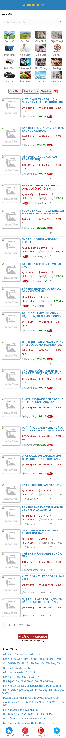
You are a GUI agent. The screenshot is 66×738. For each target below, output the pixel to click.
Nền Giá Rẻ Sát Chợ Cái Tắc (17, 668)
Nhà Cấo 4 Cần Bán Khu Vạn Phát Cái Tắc (24, 718)
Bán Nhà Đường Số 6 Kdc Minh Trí (20, 709)
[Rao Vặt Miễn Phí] (9, 730)
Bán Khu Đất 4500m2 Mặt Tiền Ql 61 (21, 654)
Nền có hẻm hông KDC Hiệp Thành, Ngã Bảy (40, 532)
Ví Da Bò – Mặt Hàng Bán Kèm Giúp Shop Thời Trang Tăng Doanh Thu (41, 459)
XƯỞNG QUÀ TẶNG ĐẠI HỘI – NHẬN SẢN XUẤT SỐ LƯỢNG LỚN (42, 100)
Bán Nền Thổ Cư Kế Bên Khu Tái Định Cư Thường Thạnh (32, 659)
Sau (28, 625)
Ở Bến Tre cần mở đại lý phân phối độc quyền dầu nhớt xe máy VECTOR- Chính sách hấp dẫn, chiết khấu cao (42, 346)
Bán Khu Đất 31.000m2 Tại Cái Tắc (21, 677)
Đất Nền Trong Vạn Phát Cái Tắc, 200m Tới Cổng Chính (31, 697)
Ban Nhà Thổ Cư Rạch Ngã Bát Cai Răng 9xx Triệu (28, 723)
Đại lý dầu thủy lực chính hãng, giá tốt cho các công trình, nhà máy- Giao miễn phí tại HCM (41, 317)
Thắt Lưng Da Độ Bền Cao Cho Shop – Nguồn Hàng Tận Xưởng (42, 402)
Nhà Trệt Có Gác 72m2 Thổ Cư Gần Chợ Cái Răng (28, 681)
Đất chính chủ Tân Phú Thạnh (42, 485)
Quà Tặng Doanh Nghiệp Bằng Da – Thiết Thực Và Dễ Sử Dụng (43, 429)
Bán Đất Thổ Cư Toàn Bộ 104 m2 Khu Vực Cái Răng (43, 129)
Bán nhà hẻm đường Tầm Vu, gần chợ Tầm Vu (41, 290)
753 (21, 625)
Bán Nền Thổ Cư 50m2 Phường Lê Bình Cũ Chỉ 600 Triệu (32, 685)
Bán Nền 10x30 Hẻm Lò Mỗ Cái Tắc (21, 672)
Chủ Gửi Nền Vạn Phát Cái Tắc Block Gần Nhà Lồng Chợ (32, 663)
